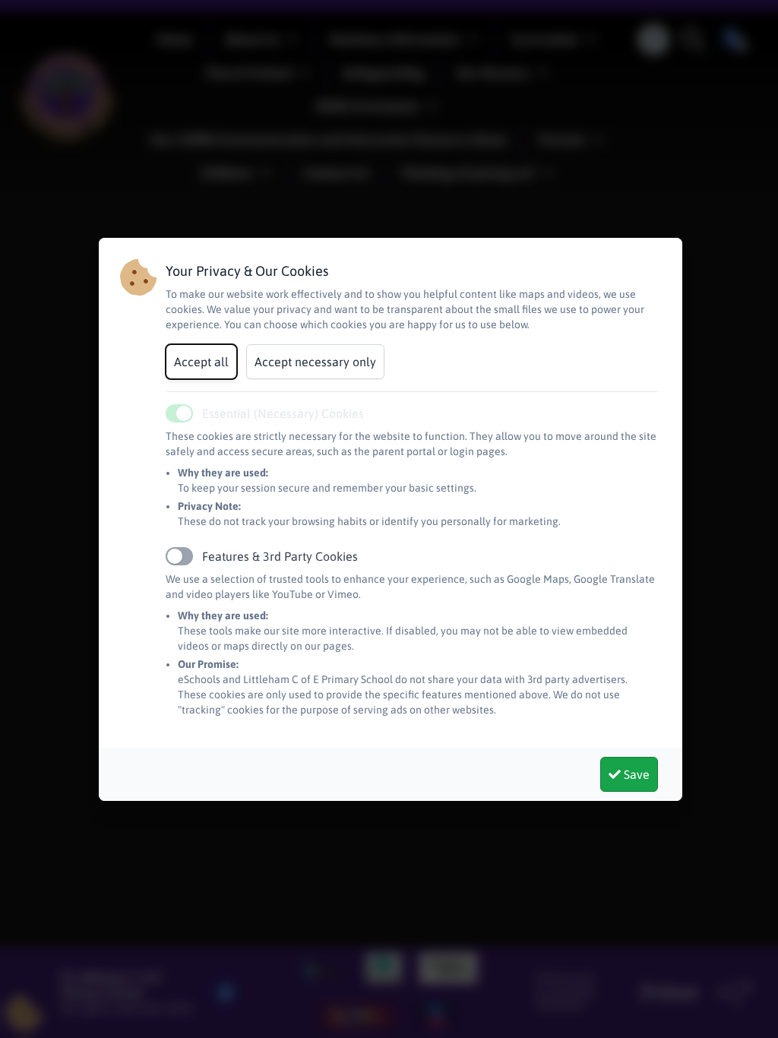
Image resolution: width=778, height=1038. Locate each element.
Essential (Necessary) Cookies (283, 413)
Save (635, 774)
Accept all (201, 362)
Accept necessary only (315, 362)
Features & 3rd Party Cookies (280, 556)
